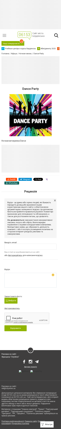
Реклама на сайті (8, 354)
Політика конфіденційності (12, 421)
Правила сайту (31, 421)
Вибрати (12, 300)
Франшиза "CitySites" (10, 357)
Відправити (15, 328)
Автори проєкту (30, 367)
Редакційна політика (20, 423)
